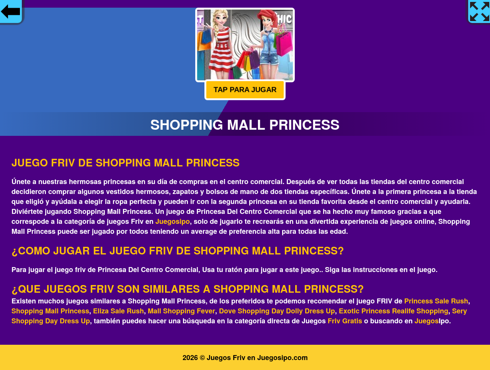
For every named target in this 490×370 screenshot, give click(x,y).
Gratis (352, 321)
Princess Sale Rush (436, 301)
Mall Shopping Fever (181, 311)
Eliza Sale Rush (118, 311)
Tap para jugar (245, 89)
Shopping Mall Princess (50, 311)
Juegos (427, 321)
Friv (334, 321)
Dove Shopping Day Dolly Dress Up (277, 311)
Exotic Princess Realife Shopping (393, 311)
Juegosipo (172, 221)
